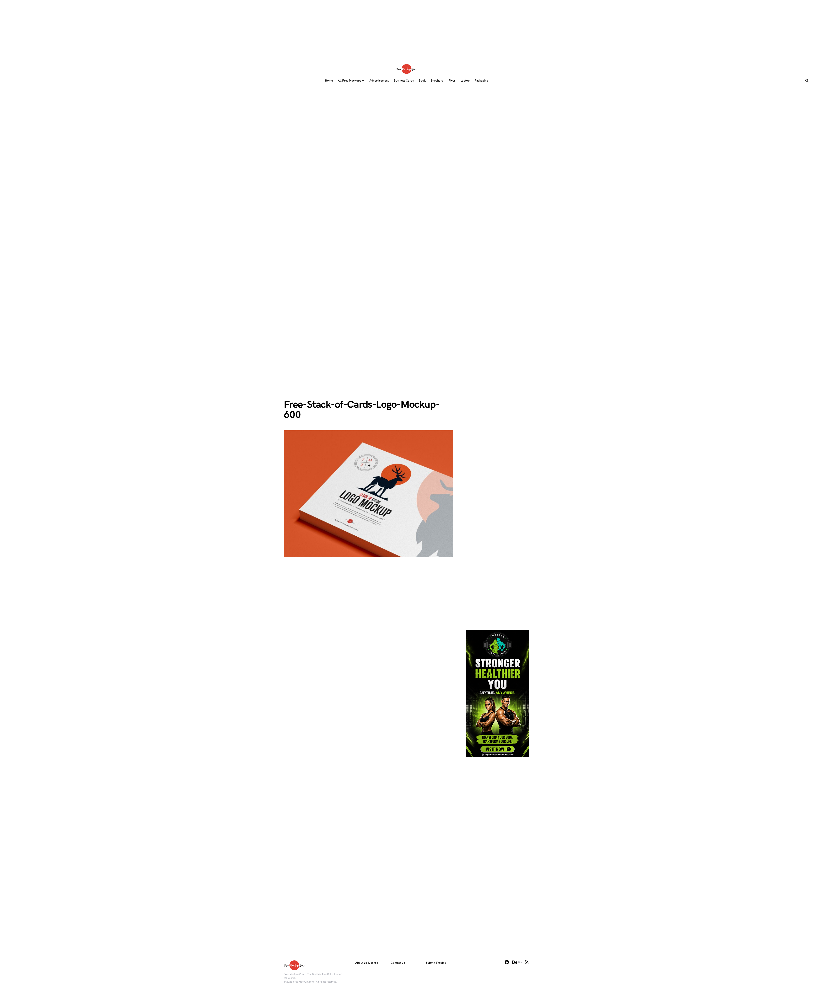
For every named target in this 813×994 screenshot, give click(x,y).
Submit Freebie (436, 963)
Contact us (398, 963)
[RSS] (526, 962)
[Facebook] (507, 962)
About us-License (366, 963)
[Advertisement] (406, 29)
